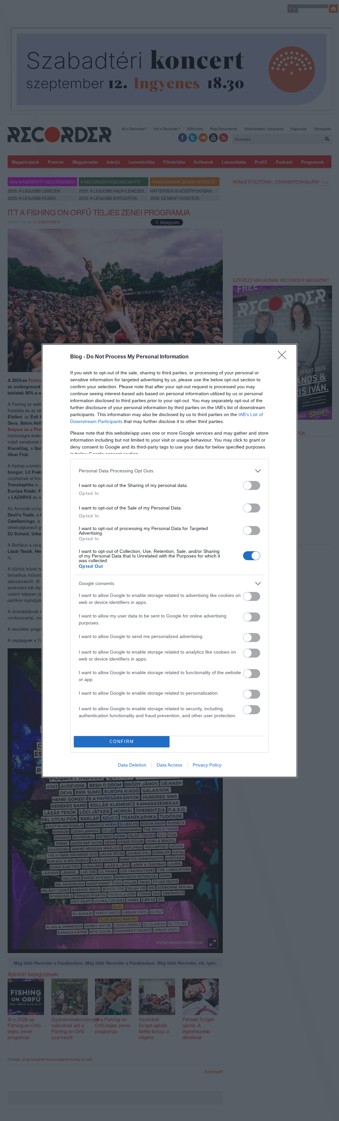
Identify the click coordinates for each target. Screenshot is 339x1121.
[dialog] (169, 560)
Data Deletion (132, 765)
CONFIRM (122, 741)
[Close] (284, 357)
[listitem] (169, 470)
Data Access (169, 765)
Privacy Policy (207, 765)
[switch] (251, 485)
